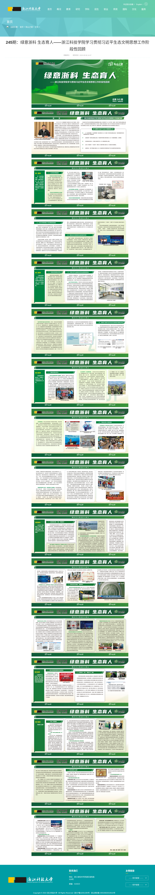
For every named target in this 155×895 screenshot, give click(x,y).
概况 (59, 9)
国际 (125, 9)
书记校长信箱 (128, 4)
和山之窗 (29, 27)
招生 (96, 9)
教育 (68, 9)
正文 (37, 27)
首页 (49, 9)
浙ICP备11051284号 (82, 893)
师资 (115, 9)
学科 (87, 9)
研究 (78, 9)
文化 (134, 9)
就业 (106, 9)
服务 (143, 9)
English (139, 4)
